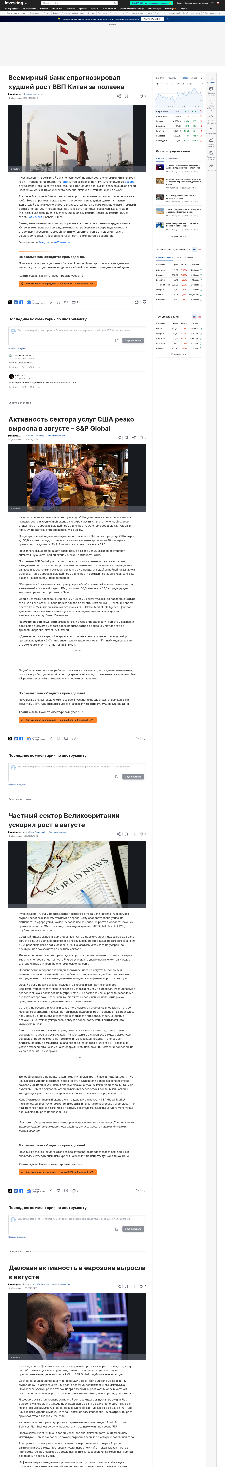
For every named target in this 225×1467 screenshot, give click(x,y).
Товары (184, 78)
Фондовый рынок (87, 13)
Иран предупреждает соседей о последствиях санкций (182, 224)
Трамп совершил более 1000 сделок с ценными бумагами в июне (183, 210)
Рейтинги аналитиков (212, 13)
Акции (194, 78)
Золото (159, 121)
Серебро (160, 126)
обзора (129, 181)
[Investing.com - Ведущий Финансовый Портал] (17, 3)
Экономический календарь (132, 9)
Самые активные (164, 257)
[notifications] (212, 2)
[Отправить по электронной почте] (66, 302)
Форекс (56, 13)
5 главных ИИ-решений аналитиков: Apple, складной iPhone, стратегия (183, 166)
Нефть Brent (162, 111)
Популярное (35, 13)
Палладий (160, 136)
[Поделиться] (119, 96)
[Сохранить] (126, 96)
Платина (160, 131)
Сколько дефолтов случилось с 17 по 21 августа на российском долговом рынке (184, 181)
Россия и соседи (117, 13)
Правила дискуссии (17, 348)
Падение (189, 257)
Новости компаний (172, 13)
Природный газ (163, 141)
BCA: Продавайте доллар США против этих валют (181, 196)
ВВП (65, 181)
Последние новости (16, 13)
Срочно (47, 13)
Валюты (160, 78)
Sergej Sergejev (23, 355)
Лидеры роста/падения (171, 249)
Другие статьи (178, 236)
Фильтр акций (154, 9)
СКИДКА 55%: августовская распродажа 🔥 (151, 3)
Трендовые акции (167, 316)
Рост (178, 257)
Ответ (15, 367)
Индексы (172, 78)
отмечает (35, 217)
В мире (158, 13)
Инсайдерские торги (191, 13)
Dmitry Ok (20, 375)
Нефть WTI (161, 116)
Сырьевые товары (70, 13)
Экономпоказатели (135, 13)
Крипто (149, 13)
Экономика (102, 13)
